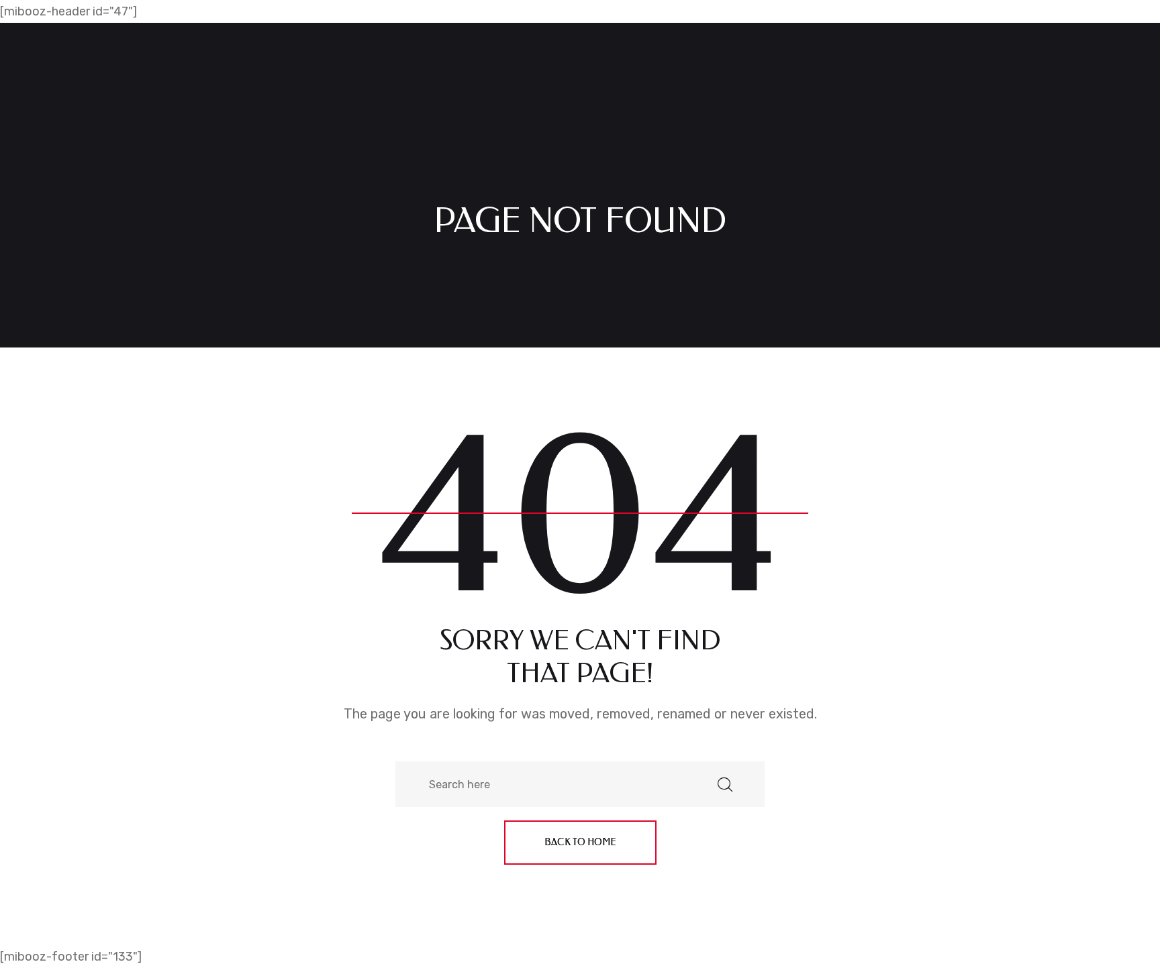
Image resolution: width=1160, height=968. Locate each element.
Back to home (580, 842)
